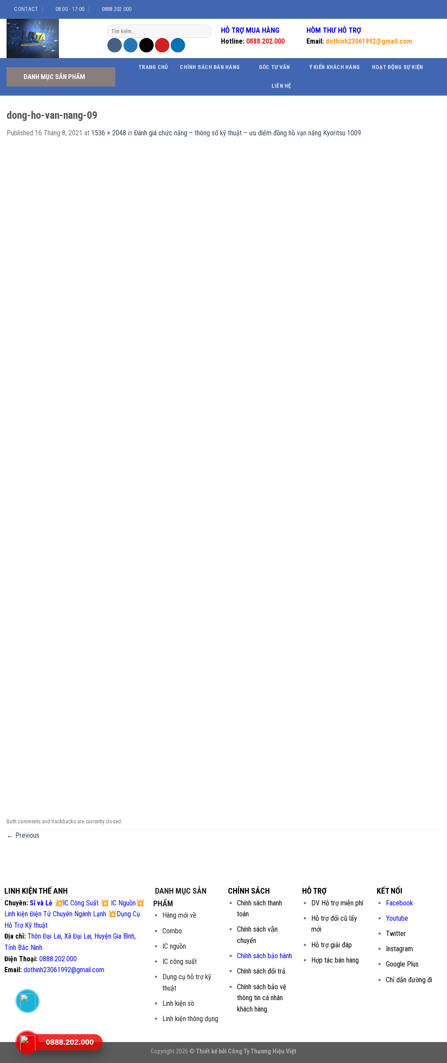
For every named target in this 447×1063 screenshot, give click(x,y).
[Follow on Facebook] (406, 9)
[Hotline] (27, 1042)
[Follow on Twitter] (423, 9)
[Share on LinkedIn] (178, 45)
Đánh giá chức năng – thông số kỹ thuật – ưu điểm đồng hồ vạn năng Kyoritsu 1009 (247, 133)
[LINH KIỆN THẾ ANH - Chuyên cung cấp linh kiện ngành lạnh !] (50, 38)
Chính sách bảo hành (264, 956)
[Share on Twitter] (131, 45)
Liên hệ (281, 86)
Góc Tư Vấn (274, 67)
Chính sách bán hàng (210, 67)
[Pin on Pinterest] (162, 45)
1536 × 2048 (108, 133)
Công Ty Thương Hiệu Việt (262, 1051)
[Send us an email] (431, 9)
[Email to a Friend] (146, 45)
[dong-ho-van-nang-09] (223, 476)
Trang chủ (153, 67)
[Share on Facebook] (114, 45)
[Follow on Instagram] (415, 9)
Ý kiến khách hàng (334, 67)
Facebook (399, 903)
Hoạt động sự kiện (397, 67)
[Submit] (204, 31)
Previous (23, 835)
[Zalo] (27, 1000)
